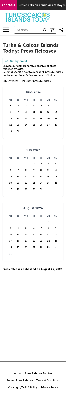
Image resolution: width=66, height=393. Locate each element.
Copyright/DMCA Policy (22, 387)
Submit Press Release (20, 380)
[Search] (45, 29)
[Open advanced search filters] (52, 29)
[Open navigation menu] (6, 30)
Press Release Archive (38, 373)
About (18, 373)
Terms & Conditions (48, 380)
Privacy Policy (49, 387)
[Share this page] (61, 30)
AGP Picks (8, 5)
